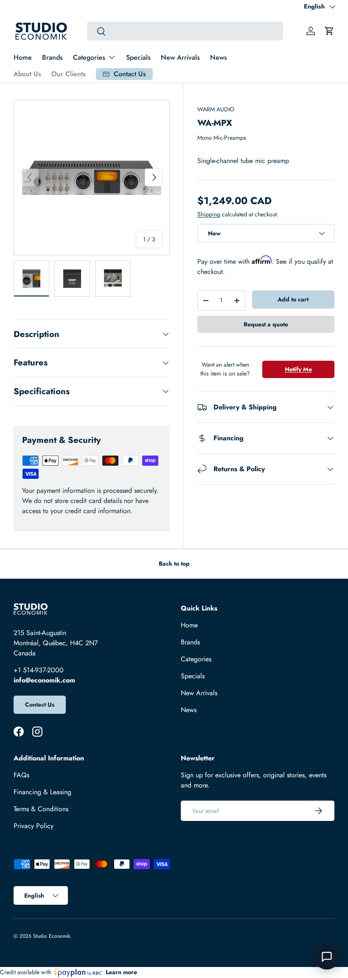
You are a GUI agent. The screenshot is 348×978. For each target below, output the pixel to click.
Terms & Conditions (41, 809)
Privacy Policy (33, 826)
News (218, 57)
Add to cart (293, 299)
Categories (196, 659)
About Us (27, 74)
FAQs (21, 775)
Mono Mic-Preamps (221, 137)
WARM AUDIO (215, 109)
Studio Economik (51, 936)
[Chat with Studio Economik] (327, 957)
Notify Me (298, 369)
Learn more (121, 972)
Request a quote (266, 324)
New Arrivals (180, 57)
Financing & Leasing (42, 792)
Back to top (174, 563)
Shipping (208, 214)
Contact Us (39, 704)
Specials (138, 57)
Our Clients (68, 74)
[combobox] (185, 31)
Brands (52, 57)
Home (23, 57)
